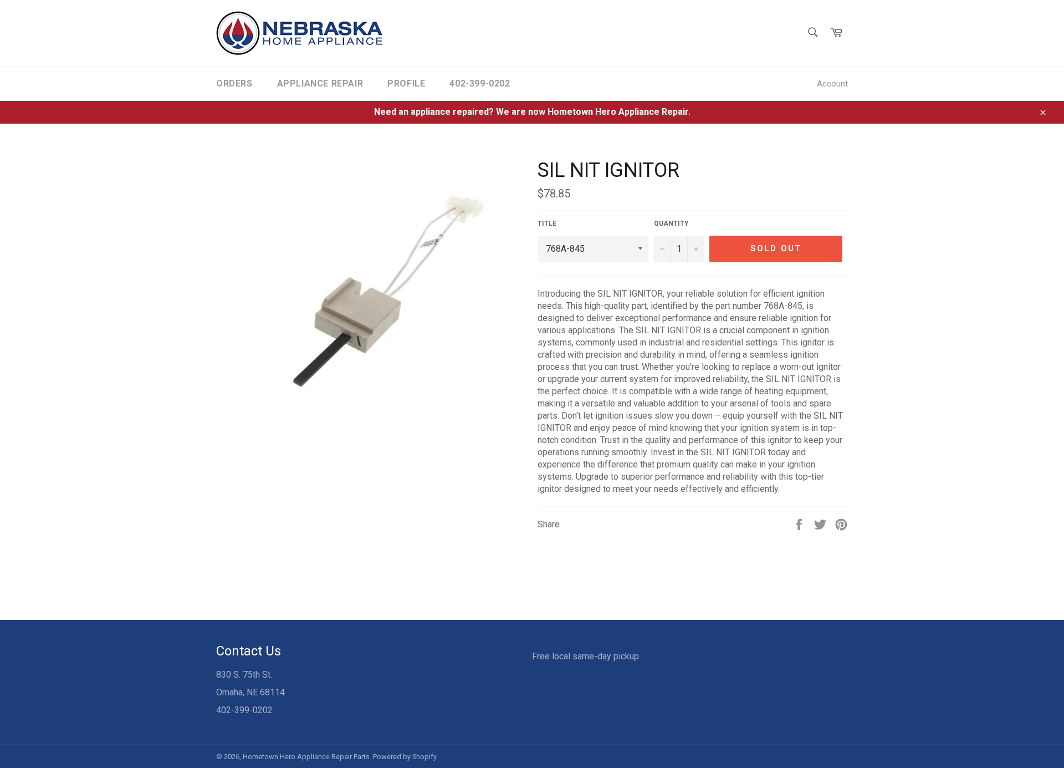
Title (547, 223)
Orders (234, 83)
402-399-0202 (479, 83)
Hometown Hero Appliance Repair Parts (306, 756)
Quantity (671, 223)
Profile (406, 83)
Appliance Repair (320, 83)
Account (832, 84)
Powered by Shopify (405, 756)
